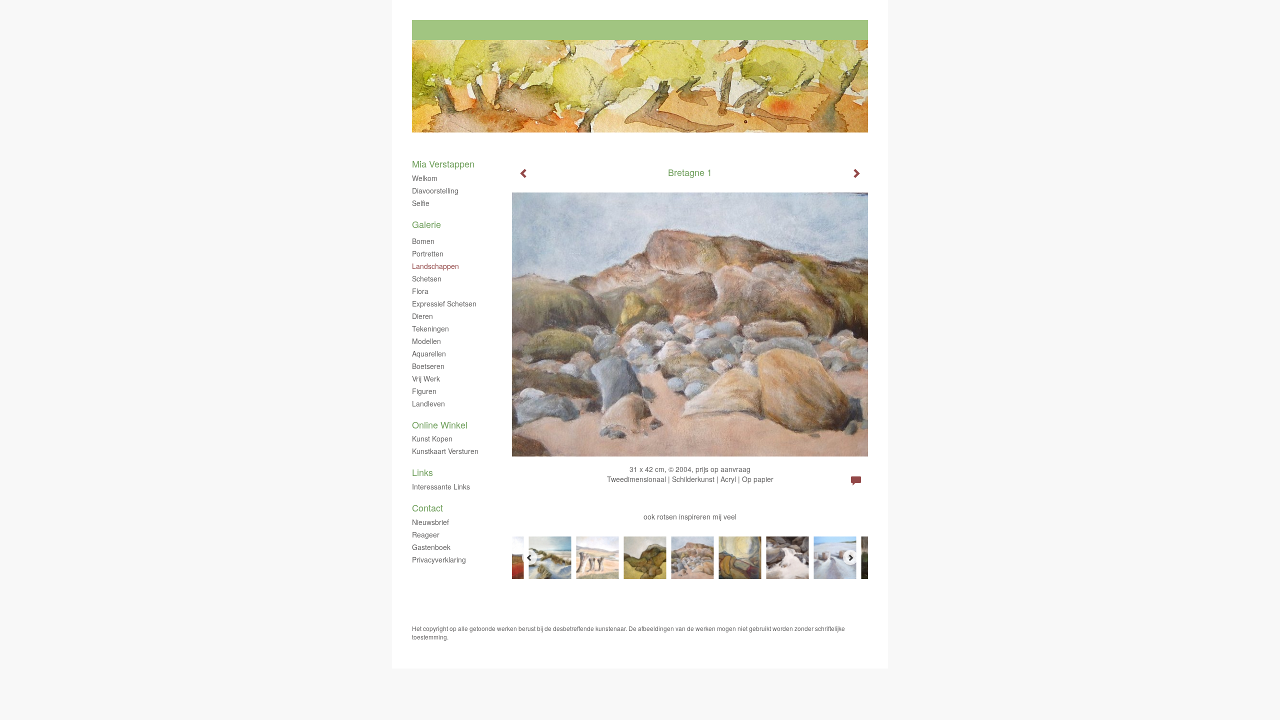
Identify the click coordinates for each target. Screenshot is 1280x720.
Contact (427, 508)
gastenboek (431, 547)
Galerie (426, 224)
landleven (428, 403)
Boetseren (428, 366)
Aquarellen (429, 353)
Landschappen (435, 266)
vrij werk (426, 379)
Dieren (422, 316)
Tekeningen (430, 329)
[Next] (850, 557)
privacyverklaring (439, 559)
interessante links (441, 487)
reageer (426, 535)
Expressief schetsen (444, 303)
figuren (424, 391)
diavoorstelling (435, 191)
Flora (420, 291)
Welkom (425, 178)
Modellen (426, 341)
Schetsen (427, 279)
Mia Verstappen (443, 164)
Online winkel (440, 424)
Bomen (423, 241)
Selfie (421, 203)
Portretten (428, 253)
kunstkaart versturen (445, 451)
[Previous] (529, 557)
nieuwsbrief (430, 522)
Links (422, 472)
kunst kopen (432, 439)
